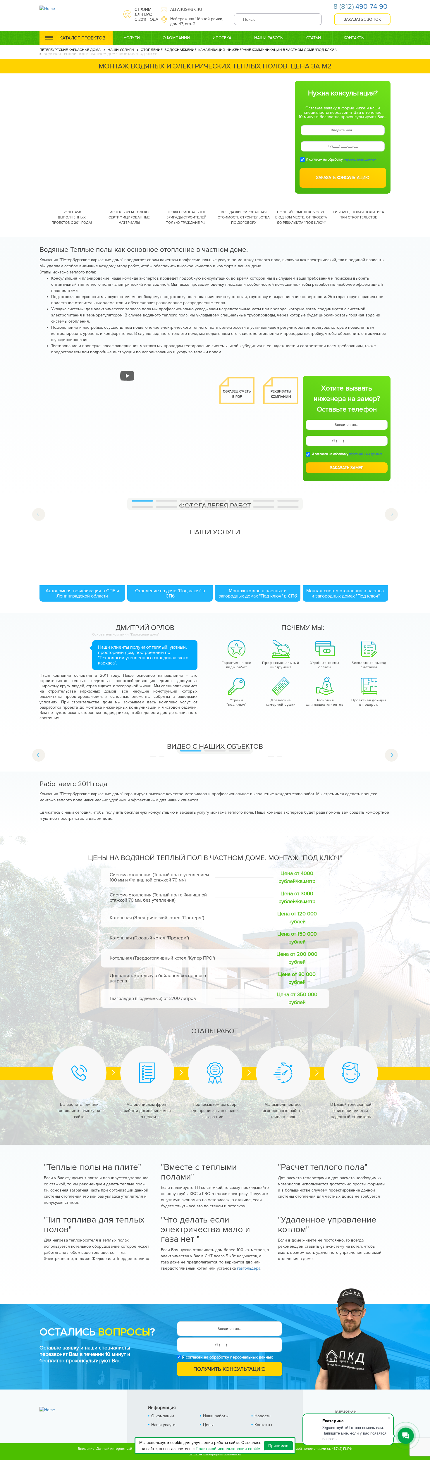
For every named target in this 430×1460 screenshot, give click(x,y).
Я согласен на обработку (341, 159)
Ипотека (222, 37)
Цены (208, 1424)
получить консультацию (229, 1369)
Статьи (313, 37)
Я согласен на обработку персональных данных (227, 1357)
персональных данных (359, 159)
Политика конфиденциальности (215, 1454)
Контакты (354, 37)
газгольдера (248, 1268)
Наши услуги (163, 1424)
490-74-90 (360, 6)
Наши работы (268, 37)
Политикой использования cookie (228, 1448)
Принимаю (278, 1445)
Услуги (132, 37)
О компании (176, 37)
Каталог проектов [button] (82, 38)
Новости (262, 1415)
